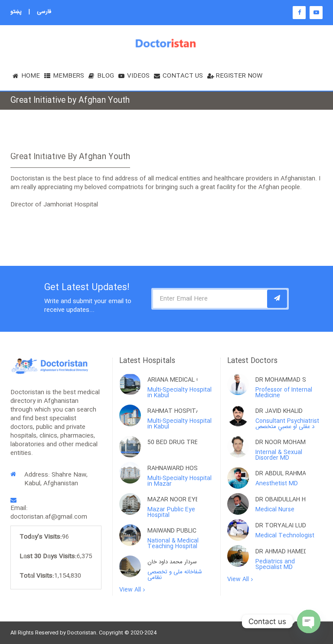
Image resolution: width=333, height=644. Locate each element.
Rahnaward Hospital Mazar (172, 468)
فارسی (44, 11)
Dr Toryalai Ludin (280, 525)
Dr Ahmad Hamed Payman (280, 551)
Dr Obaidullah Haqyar (280, 499)
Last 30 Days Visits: (48, 556)
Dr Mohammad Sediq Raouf (280, 380)
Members (68, 76)
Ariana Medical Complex (172, 380)
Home (30, 76)
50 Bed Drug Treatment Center (172, 442)
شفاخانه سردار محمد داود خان (172, 562)
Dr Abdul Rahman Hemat (280, 473)
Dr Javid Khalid (279, 411)
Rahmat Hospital (172, 411)
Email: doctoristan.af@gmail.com (48, 512)
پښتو (16, 11)
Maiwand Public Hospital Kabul (172, 531)
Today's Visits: (41, 537)
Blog (105, 76)
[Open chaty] (308, 621)
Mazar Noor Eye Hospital (172, 499)
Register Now (239, 76)
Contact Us (183, 76)
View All (130, 590)
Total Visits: (37, 576)
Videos (138, 76)
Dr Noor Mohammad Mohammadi (280, 442)
